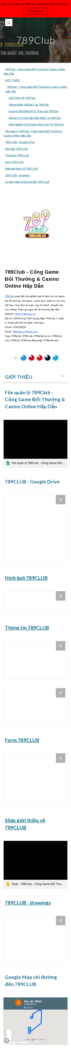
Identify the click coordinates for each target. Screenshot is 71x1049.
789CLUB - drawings (17, 175)
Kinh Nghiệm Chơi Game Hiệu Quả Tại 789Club (36, 124)
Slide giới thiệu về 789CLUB (21, 168)
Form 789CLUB (14, 162)
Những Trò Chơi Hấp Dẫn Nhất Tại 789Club (35, 118)
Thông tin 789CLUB (17, 155)
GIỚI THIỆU (12, 80)
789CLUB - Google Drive (20, 142)
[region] (35, 8)
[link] (35, 444)
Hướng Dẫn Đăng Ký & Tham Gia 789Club (33, 111)
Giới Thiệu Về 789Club (22, 98)
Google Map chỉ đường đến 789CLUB (27, 181)
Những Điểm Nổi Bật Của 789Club (29, 104)
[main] (35, 40)
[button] (63, 376)
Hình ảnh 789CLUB (16, 148)
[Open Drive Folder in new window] (60, 499)
